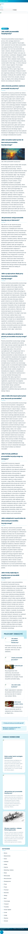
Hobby (5, 864)
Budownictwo (7, 856)
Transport (6, 904)
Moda (5, 872)
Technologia (7, 901)
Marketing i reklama (8, 870)
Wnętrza (6, 918)
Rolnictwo (6, 892)
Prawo (5, 887)
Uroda (5, 912)
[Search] (1, 7)
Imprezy (6, 867)
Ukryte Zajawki (7, 909)
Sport (5, 898)
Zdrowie (6, 921)
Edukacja (6, 861)
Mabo (11, 928)
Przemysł (6, 889)
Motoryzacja (7, 875)
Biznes (5, 853)
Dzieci (5, 858)
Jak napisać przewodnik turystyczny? (14, 640)
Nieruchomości (7, 878)
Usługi (5, 915)
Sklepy (5, 895)
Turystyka (5, 28)
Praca (5, 884)
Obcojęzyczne (7, 881)
